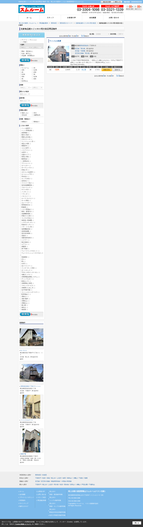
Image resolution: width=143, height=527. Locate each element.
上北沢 (59, 478)
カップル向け (27, 178)
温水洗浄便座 (27, 233)
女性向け (25, 181)
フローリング (27, 187)
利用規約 (22, 500)
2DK (35, 72)
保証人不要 (26, 143)
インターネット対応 (29, 268)
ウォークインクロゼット (30, 251)
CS (23, 259)
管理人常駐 (26, 157)
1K (34, 68)
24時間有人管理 (28, 283)
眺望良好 (25, 159)
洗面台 (25, 235)
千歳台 (81, 478)
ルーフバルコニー (28, 198)
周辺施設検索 (41, 500)
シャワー (25, 240)
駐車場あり (26, 294)
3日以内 (24, 115)
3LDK (35, 76)
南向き (25, 307)
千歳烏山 (92, 484)
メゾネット (26, 192)
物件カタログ (24, 506)
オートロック (27, 270)
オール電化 (26, 200)
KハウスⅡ (24, 350)
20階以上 (25, 303)
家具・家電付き (28, 211)
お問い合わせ (41, 494)
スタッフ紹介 (41, 497)
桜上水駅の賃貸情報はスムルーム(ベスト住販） (87, 491)
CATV (24, 263)
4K (22, 79)
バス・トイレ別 (28, 227)
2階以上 (25, 296)
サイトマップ (24, 503)
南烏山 (69, 478)
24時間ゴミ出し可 (28, 288)
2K (22, 72)
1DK (23, 70)
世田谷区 (82, 45)
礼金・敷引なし (27, 53)
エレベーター (27, 203)
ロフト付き (26, 189)
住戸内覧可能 (27, 290)
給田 (64, 478)
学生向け (25, 176)
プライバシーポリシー (27, 497)
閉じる (137, 523)
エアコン (25, 244)
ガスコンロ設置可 (28, 172)
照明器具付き (27, 205)
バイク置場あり (28, 209)
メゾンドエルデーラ (27, 420)
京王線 (77, 48)
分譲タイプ (26, 154)
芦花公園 (84, 484)
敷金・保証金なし (27, 51)
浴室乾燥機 (26, 231)
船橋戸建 (23, 454)
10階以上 (25, 301)
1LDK (35, 70)
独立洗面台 (26, 242)
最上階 (25, 305)
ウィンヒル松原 (55, 41)
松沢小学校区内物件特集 (57, 515)
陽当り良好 (26, 135)
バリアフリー (27, 150)
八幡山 (75, 478)
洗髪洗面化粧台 (28, 238)
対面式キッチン (28, 224)
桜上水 (53, 478)
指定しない (25, 113)
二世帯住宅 (26, 161)
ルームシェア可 (28, 174)
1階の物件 (26, 299)
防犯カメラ (26, 281)
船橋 (86, 478)
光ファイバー (27, 266)
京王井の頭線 (79, 53)
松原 (86, 45)
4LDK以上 (25, 81)
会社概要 (22, 494)
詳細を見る (106, 69)
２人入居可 (26, 148)
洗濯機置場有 (27, 214)
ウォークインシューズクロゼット (31, 254)
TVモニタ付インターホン (31, 272)
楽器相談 (25, 133)
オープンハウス (28, 167)
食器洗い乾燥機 (28, 220)
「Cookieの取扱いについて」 (23, 524)
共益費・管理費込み (28, 55)
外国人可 (25, 170)
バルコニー (26, 196)
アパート (24, 40)
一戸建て (24, 42)
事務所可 (25, 146)
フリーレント (27, 163)
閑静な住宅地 (27, 137)
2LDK (23, 74)
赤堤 (48, 478)
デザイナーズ (27, 139)
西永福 (66, 484)
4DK (35, 79)
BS (23, 261)
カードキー (26, 165)
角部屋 (25, 309)
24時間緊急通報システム (31, 277)
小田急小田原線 (66, 481)
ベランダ (25, 194)
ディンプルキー (28, 279)
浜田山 (72, 484)
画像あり (24, 121)
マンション (33, 40)
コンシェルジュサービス (30, 292)
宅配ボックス (27, 274)
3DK (23, 76)
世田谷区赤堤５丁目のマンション (31, 386)
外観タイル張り (28, 216)
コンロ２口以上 (28, 218)
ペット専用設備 (28, 130)
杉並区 (44, 475)
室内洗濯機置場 (28, 185)
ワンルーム (25, 68)
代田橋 (83, 51)
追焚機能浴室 (27, 229)
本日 (35, 113)
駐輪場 (25, 207)
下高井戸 (38, 478)
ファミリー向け (28, 183)
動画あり (37, 121)
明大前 (83, 48)
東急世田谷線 (55, 481)
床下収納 (25, 248)
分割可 (25, 152)
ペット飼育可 (27, 128)
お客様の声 (41, 491)
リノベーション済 (28, 141)
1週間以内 (37, 115)
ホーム (22, 491)
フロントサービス (28, 285)
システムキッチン (28, 222)
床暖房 (25, 246)
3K (34, 74)
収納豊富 (25, 257)
